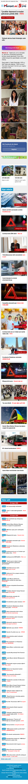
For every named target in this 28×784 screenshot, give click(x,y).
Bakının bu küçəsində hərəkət (12, 669)
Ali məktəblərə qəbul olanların (13, 601)
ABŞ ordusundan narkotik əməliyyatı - (14, 755)
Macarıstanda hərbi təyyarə (13, 744)
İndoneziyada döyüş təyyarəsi (12, 707)
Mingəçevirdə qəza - (13, 535)
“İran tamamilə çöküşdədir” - (12, 675)
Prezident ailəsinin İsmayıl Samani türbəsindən (13, 591)
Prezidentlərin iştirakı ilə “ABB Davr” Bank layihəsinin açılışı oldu (14, 739)
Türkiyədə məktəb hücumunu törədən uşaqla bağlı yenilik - (12, 714)
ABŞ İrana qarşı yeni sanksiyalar (13, 530)
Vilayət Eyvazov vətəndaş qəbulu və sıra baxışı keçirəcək (13, 696)
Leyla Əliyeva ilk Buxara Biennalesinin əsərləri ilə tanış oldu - (12, 580)
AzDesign (10, 776)
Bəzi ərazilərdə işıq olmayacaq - (12, 519)
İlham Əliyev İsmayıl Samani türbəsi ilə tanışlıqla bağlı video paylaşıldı (13, 686)
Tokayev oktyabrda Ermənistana (13, 586)
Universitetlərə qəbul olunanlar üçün (12, 617)
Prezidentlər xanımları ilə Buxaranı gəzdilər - (13, 680)
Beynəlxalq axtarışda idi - (11, 597)
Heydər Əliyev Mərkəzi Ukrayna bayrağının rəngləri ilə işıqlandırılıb (12, 524)
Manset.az (5, 53)
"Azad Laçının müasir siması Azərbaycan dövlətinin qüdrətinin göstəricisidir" (12, 562)
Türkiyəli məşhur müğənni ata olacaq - (12, 691)
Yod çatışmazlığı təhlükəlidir (12, 506)
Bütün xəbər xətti (6, 759)
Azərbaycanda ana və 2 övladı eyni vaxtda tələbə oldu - (13, 552)
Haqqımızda (12, 1)
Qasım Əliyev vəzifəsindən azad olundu (12, 647)
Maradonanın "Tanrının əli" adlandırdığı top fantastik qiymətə (13, 720)
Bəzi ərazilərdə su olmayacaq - (12, 642)
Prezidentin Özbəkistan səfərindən (13, 546)
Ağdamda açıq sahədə (12, 627)
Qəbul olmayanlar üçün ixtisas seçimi (12, 612)
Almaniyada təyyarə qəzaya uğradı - (13, 664)
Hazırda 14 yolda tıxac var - (13, 632)
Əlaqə (17, 1)
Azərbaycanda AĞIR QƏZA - (14, 557)
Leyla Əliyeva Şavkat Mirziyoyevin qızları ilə (13, 658)
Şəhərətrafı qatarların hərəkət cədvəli (12, 623)
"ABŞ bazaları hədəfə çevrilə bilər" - (14, 729)
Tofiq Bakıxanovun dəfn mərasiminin (10, 568)
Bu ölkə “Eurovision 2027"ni (14, 702)
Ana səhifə (3, 1)
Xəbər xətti (8, 1)
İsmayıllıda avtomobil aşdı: (13, 541)
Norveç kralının (13, 724)
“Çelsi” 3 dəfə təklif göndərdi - (14, 511)
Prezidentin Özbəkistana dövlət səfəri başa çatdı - (12, 606)
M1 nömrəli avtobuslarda (13, 734)
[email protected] (18, 768)
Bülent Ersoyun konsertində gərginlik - (11, 750)
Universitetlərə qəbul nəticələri (12, 636)
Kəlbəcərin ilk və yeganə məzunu (13, 574)
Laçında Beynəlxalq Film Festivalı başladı (13, 653)
